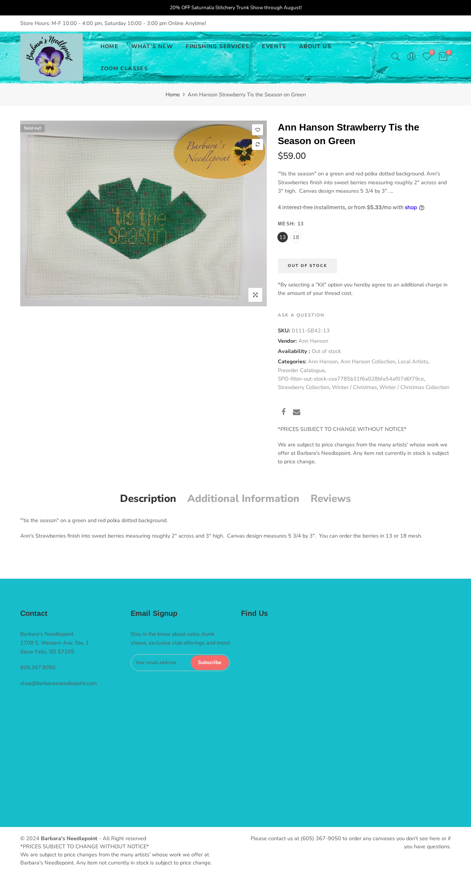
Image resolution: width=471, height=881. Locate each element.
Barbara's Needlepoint (69, 838)
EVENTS (274, 46)
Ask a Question (301, 315)
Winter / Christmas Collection (414, 387)
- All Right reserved (122, 838)
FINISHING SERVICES (217, 46)
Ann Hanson (313, 341)
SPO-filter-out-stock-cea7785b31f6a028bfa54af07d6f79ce (351, 378)
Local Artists (413, 361)
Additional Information (243, 499)
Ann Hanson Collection (367, 361)
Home (173, 94)
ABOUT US (315, 46)
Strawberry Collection (303, 387)
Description (148, 499)
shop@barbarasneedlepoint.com (58, 683)
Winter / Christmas (354, 387)
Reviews (331, 499)
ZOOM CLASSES (124, 68)
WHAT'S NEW (152, 46)
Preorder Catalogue (301, 370)
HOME (109, 46)
